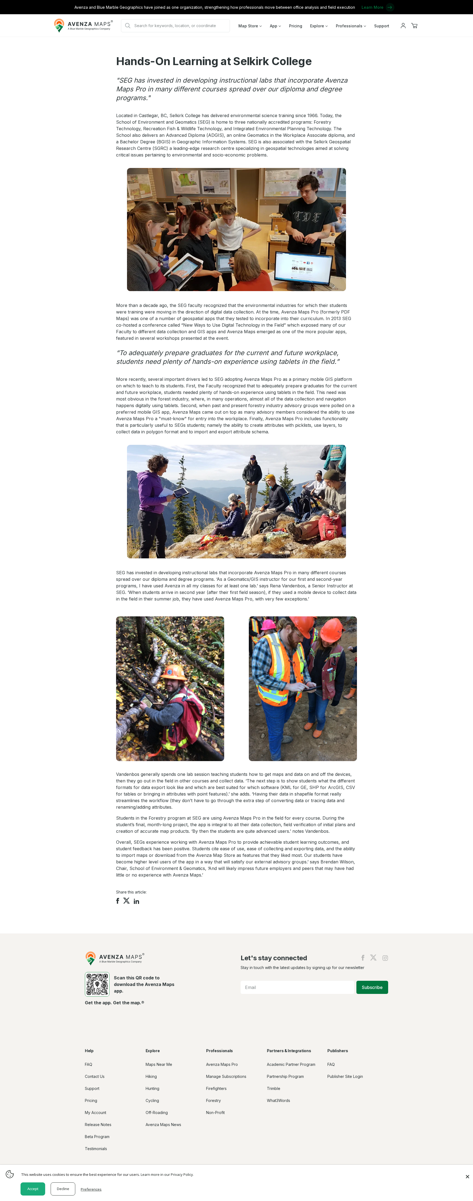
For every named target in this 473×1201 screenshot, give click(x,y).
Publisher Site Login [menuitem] (345, 1076)
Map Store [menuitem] (248, 26)
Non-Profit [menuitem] (215, 1112)
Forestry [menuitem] (213, 1100)
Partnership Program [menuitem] (285, 1076)
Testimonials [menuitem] (96, 1148)
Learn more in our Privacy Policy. (167, 1174)
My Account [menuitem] (95, 1112)
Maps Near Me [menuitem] (159, 1064)
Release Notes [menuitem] (98, 1124)
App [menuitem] (273, 26)
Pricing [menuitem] (295, 26)
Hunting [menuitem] (152, 1088)
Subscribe (372, 987)
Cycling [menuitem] (152, 1100)
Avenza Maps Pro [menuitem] (222, 1064)
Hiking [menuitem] (151, 1076)
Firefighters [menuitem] (216, 1088)
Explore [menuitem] (317, 26)
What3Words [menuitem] (278, 1100)
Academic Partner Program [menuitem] (291, 1064)
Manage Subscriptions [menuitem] (226, 1076)
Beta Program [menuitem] (97, 1136)
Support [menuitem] (381, 26)
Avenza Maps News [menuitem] (163, 1124)
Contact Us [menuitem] (95, 1076)
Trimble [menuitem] (273, 1088)
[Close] (467, 1173)
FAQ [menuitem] (88, 1064)
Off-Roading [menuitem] (157, 1112)
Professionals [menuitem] (349, 26)
